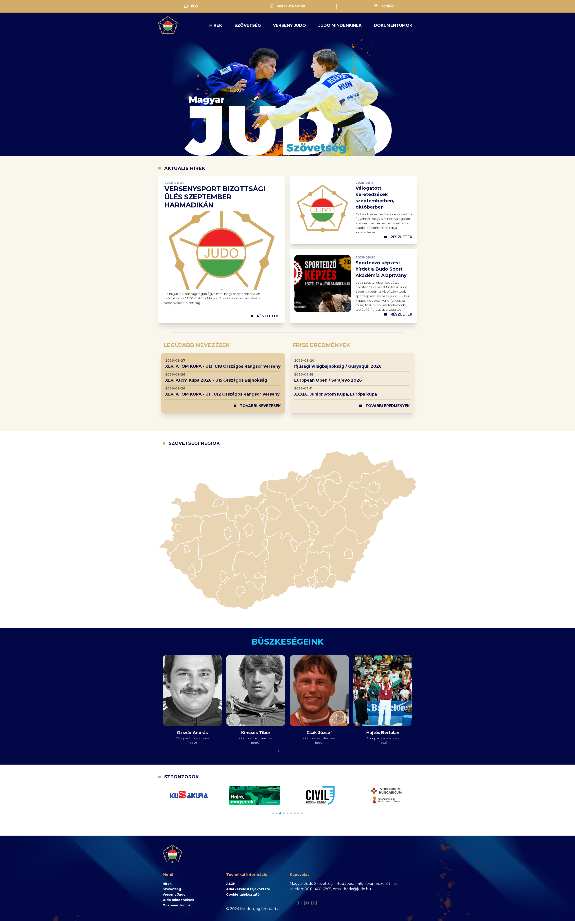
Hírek (215, 25)
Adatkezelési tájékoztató (248, 889)
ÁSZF (230, 884)
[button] (271, 751)
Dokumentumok (393, 25)
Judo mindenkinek (178, 900)
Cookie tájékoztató (243, 894)
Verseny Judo (174, 894)
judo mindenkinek (340, 25)
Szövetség (247, 25)
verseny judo (289, 25)
